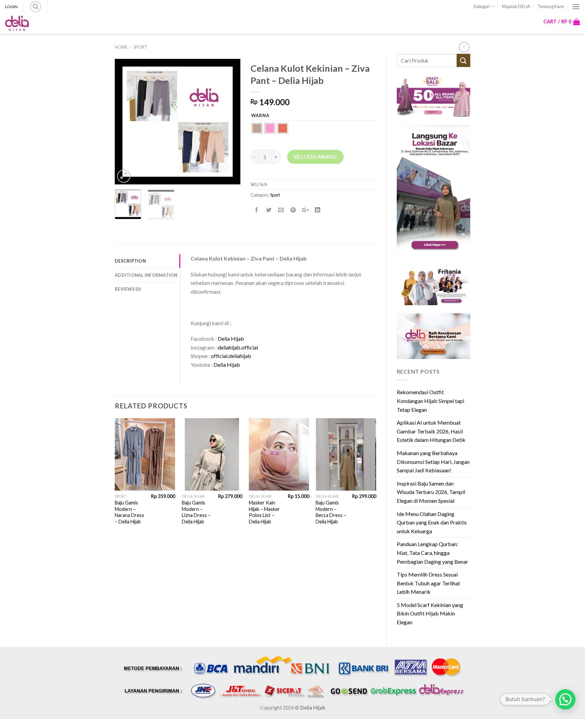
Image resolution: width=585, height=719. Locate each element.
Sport (140, 47)
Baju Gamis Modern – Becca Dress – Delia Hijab (331, 512)
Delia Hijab (231, 338)
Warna (260, 115)
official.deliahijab (231, 356)
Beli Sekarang (315, 156)
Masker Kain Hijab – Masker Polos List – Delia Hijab (264, 512)
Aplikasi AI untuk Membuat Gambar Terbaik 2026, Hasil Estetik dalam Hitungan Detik (431, 431)
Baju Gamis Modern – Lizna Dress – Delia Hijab (196, 512)
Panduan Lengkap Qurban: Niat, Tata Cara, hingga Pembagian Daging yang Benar (432, 552)
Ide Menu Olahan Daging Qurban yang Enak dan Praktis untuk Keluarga (432, 522)
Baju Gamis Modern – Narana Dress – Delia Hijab (129, 512)
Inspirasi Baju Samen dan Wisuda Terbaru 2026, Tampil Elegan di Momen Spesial (431, 492)
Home (121, 47)
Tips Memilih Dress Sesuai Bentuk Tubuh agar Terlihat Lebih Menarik (428, 583)
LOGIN (11, 6)
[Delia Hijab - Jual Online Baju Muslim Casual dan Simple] (17, 23)
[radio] (257, 128)
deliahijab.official (238, 347)
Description (130, 261)
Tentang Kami (551, 6)
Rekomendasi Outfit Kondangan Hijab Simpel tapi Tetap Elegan (430, 400)
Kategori (482, 6)
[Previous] (126, 121)
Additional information (146, 275)
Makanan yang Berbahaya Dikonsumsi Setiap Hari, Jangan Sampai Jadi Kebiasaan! (433, 461)
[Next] (229, 121)
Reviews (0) (128, 289)
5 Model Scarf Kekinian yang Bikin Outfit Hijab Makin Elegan (430, 613)
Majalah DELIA (516, 6)
